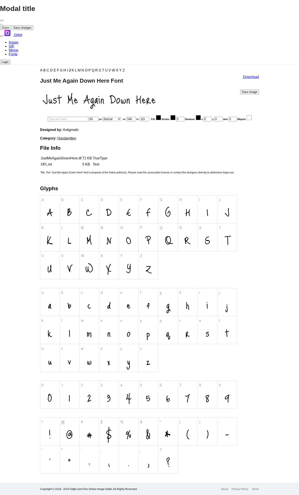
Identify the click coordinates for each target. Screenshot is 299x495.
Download (251, 77)
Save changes (22, 27)
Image (13, 42)
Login (5, 62)
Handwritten (66, 138)
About (224, 489)
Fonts (13, 54)
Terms (255, 489)
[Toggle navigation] (2, 36)
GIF (11, 46)
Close (5, 27)
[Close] (2, 20)
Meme (13, 50)
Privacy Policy (240, 489)
